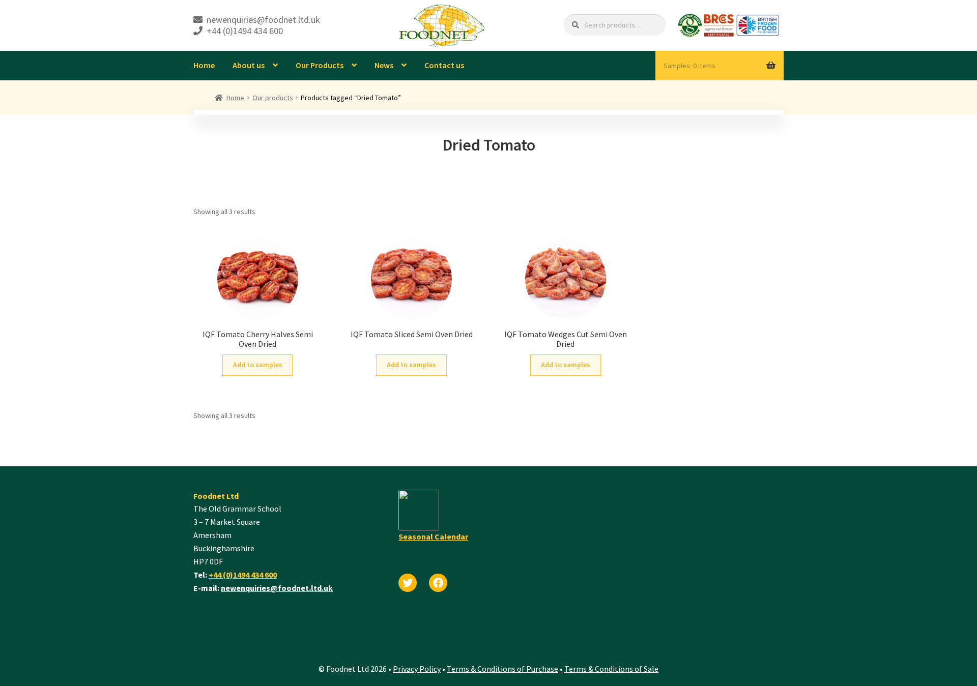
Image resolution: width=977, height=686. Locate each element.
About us (249, 65)
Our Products (319, 65)
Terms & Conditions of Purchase (502, 669)
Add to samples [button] (257, 364)
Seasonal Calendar (433, 536)
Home (204, 65)
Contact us (444, 65)
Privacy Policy (417, 669)
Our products (272, 97)
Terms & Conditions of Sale (611, 669)
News (384, 65)
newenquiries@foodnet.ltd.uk (277, 588)
